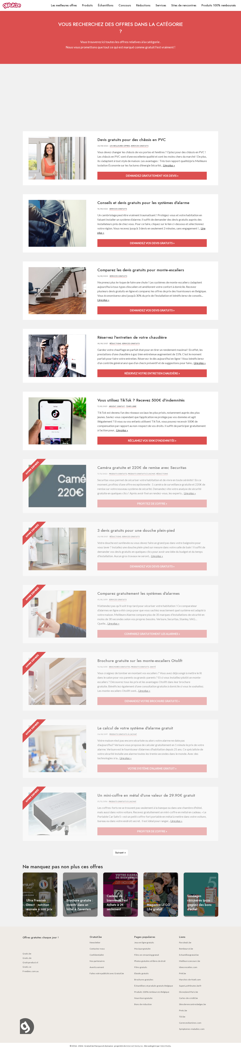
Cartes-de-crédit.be (188, 998)
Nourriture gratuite (143, 998)
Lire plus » (169, 165)
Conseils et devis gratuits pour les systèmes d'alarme (143, 202)
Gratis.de (27, 958)
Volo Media (165, 1046)
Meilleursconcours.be (189, 961)
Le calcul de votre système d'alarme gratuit (135, 728)
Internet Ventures (134, 1046)
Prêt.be (182, 973)
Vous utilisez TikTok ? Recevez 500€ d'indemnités (141, 400)
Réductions (143, 5)
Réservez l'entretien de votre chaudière (132, 337)
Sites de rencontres (183, 5)
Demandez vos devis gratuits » (152, 243)
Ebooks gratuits (141, 973)
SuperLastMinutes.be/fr (190, 985)
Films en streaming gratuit (146, 955)
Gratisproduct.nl (30, 962)
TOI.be (182, 1016)
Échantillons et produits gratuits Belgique (153, 985)
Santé (153, 667)
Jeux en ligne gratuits (144, 942)
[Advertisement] (120, 97)
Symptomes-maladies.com (191, 1029)
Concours (125, 5)
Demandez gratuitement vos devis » (152, 175)
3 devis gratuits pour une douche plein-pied (136, 530)
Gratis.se (27, 967)
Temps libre (131, 406)
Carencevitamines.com (190, 1022)
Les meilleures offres (64, 5)
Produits (87, 5)
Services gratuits (139, 146)
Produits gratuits (118, 473)
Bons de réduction (143, 1004)
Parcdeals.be (185, 942)
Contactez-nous (97, 948)
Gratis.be (27, 953)
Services (161, 5)
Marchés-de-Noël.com (190, 979)
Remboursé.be (186, 948)
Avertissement (97, 967)
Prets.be (183, 1010)
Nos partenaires (97, 961)
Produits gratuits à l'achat (141, 473)
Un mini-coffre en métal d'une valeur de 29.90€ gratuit (146, 795)
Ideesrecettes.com (188, 967)
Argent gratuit (117, 406)
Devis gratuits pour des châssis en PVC (131, 139)
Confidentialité (97, 955)
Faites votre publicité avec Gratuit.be (107, 973)
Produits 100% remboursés (218, 5)
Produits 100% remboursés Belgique (151, 992)
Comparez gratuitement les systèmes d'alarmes (138, 593)
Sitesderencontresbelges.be (192, 1004)
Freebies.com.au (31, 971)
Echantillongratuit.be (189, 955)
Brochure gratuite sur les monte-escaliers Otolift (139, 660)
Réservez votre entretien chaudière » (152, 373)
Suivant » (120, 853)
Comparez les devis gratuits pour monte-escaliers (140, 270)
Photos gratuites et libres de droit (149, 961)
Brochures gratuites (119, 667)
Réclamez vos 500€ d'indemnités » (152, 440)
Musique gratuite (142, 948)
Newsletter (95, 942)
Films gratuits (140, 967)
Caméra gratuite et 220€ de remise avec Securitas (141, 467)
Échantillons (105, 5)
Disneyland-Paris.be (188, 992)
